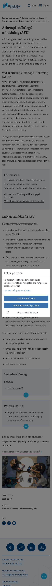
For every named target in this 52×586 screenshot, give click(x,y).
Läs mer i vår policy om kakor (17, 290)
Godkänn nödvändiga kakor (26, 305)
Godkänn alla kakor (26, 298)
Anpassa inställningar (28, 312)
